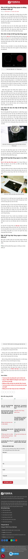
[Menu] (2, 2)
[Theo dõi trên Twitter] (7, 540)
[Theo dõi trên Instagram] (4, 540)
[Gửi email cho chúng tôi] (9, 540)
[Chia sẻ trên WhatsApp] (2, 392)
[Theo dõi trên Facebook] (2, 540)
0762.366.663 (9, 532)
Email (4, 469)
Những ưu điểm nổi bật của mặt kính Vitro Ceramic (14, 383)
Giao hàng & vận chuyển (7, 514)
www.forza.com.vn (10, 537)
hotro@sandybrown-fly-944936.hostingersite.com (15, 534)
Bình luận (5, 452)
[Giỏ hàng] (26, 2)
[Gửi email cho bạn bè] (9, 392)
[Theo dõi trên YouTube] (16, 540)
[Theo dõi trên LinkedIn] (14, 540)
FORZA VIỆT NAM (15, 11)
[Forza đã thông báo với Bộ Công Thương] (14, 553)
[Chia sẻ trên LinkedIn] (14, 392)
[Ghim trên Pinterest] (11, 392)
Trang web (5, 475)
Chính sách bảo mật (6, 510)
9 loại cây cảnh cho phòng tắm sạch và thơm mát (13, 378)
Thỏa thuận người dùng (7, 521)
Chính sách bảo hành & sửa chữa (9, 519)
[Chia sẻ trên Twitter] (7, 392)
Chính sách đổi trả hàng (7, 512)
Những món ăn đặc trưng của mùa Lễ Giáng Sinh (13, 388)
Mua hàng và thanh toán (7, 517)
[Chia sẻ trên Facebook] (4, 392)
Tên (3, 463)
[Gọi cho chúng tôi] (11, 540)
